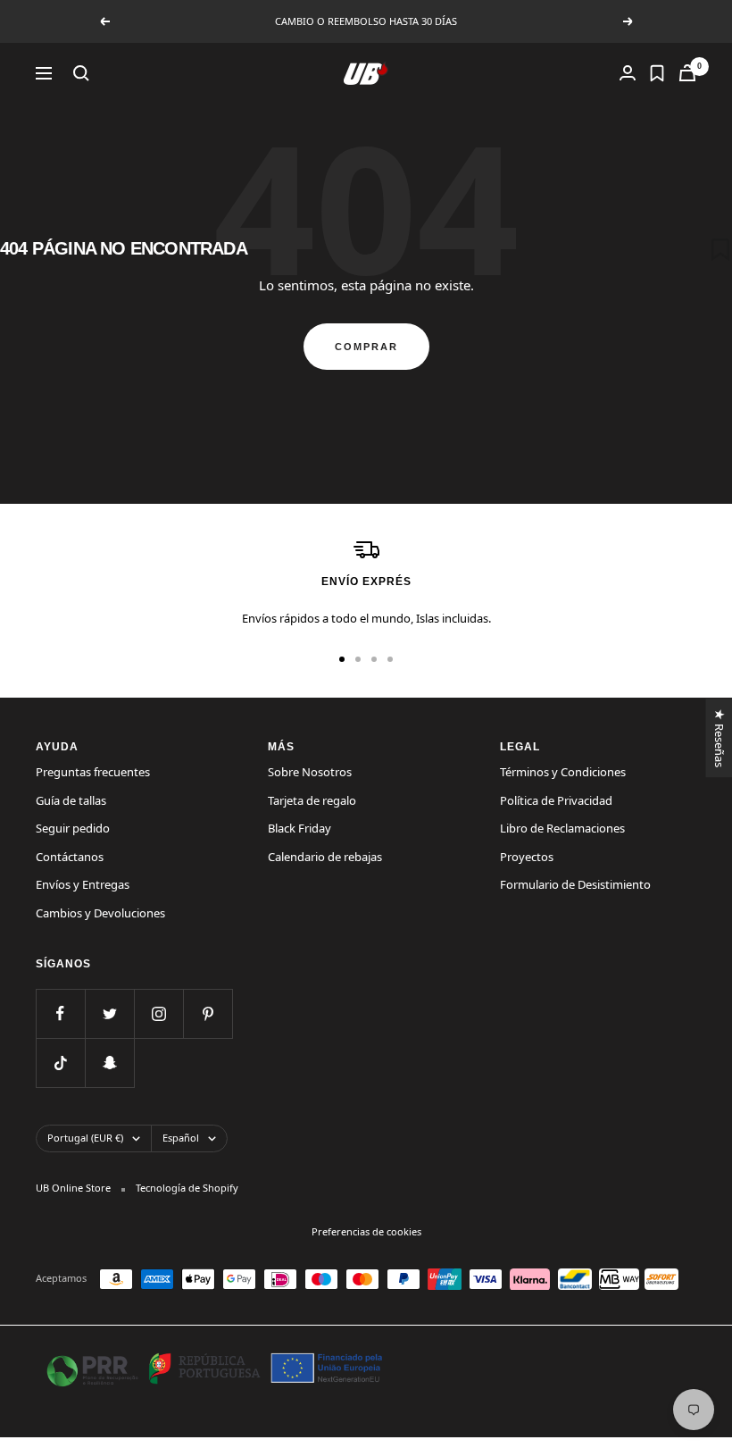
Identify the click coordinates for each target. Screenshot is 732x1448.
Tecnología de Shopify (187, 1187)
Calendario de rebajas (325, 857)
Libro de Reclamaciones (562, 828)
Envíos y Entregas (82, 884)
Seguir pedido (73, 828)
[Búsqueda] (81, 73)
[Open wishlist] (657, 73)
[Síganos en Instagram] (158, 1013)
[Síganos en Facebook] (60, 1013)
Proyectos (526, 857)
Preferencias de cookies (366, 1231)
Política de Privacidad (556, 800)
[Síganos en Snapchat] (109, 1062)
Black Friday (299, 828)
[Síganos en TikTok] (60, 1062)
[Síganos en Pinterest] (207, 1013)
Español (180, 1137)
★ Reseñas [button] (719, 736)
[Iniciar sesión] (628, 72)
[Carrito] (687, 72)
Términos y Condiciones (563, 772)
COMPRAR (366, 346)
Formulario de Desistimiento (575, 884)
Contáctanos (70, 857)
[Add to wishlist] (720, 249)
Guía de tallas (71, 800)
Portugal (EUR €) (85, 1137)
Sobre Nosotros (310, 772)
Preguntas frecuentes (93, 772)
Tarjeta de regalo (312, 800)
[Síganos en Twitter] (109, 1013)
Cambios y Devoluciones (100, 913)
